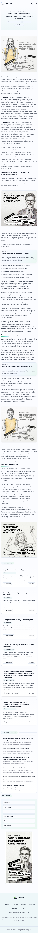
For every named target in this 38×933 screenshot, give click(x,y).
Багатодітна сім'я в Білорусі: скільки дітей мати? (17, 366)
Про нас (14, 908)
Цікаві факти (20, 24)
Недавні (23, 904)
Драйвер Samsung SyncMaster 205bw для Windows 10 (19, 777)
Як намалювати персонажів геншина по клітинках (18, 646)
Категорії (31, 904)
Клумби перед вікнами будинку (15, 570)
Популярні (15, 904)
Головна (6, 904)
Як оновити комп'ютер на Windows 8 (14, 768)
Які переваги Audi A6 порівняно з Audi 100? (16, 749)
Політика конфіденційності (19, 912)
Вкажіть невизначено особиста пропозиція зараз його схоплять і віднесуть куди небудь (16, 704)
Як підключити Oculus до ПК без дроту (18, 620)
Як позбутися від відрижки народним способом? (17, 594)
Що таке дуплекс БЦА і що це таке (13, 785)
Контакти (23, 908)
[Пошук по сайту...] (31, 3)
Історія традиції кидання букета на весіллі (15, 253)
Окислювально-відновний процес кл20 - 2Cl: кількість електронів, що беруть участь (16, 758)
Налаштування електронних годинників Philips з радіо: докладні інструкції (18, 739)
